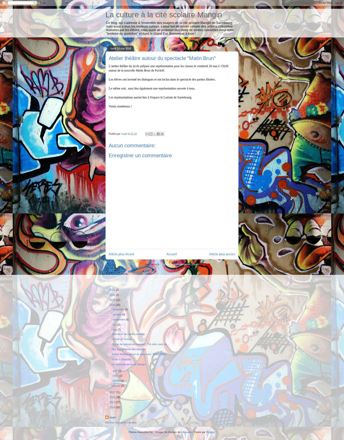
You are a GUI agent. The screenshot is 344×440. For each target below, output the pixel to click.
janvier (117, 385)
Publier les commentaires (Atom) (180, 264)
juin (115, 324)
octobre (117, 314)
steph (112, 417)
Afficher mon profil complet (120, 422)
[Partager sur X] (155, 134)
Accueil (171, 254)
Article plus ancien (222, 254)
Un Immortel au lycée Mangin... (130, 364)
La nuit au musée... (123, 339)
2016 (112, 397)
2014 (112, 407)
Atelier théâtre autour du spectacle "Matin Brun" (139, 354)
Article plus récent (121, 254)
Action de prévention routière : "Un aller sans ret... (140, 344)
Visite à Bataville (121, 359)
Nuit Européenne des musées (129, 349)
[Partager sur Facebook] (158, 134)
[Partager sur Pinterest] (162, 134)
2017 (112, 392)
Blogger (210, 432)
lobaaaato (186, 432)
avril (115, 370)
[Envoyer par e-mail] (147, 134)
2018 (112, 304)
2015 (112, 402)
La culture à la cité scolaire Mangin (164, 15)
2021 (112, 289)
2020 (112, 295)
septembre (119, 319)
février (117, 380)
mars (116, 375)
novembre (119, 309)
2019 (112, 300)
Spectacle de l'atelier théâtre (128, 334)
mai (115, 329)
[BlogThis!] (151, 134)
